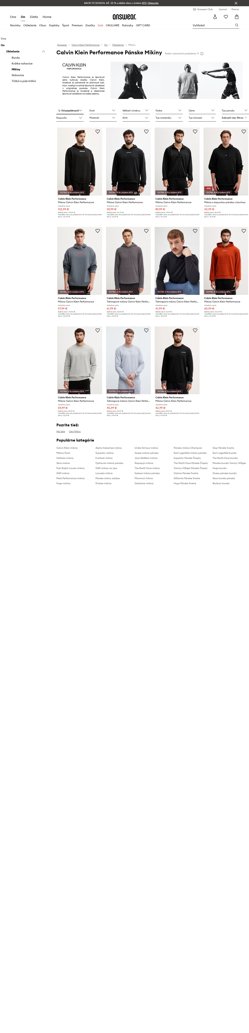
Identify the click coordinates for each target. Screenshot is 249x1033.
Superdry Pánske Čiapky (187, 458)
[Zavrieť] (236, 3)
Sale (100, 25)
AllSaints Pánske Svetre (187, 478)
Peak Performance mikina (70, 478)
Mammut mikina (144, 478)
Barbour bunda (221, 483)
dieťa (34, 17)
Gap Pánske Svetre (223, 447)
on (23, 17)
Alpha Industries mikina (109, 447)
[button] (70, 111)
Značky (90, 25)
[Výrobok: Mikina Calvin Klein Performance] (79, 162)
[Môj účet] (215, 16)
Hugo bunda (220, 468)
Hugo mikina (63, 483)
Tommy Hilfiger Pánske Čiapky (191, 468)
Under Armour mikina (146, 447)
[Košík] (236, 16)
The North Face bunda (225, 458)
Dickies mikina (103, 483)
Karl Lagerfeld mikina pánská (190, 452)
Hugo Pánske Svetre (185, 483)
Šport (65, 25)
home (47, 17)
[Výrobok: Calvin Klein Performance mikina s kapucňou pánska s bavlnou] (225, 162)
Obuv (42, 25)
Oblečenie (29, 25)
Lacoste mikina (104, 473)
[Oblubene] (226, 16)
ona (13, 17)
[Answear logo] (124, 16)
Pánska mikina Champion (188, 447)
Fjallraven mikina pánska (109, 463)
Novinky (15, 25)
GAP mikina (62, 473)
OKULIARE (112, 25)
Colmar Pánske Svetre (186, 473)
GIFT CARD (143, 25)
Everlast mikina (104, 458)
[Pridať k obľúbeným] (98, 131)
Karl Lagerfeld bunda (225, 452)
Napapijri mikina (144, 463)
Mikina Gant (63, 452)
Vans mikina (63, 463)
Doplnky (54, 25)
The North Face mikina (147, 468)
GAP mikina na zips (106, 468)
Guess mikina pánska (147, 452)
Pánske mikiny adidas (108, 478)
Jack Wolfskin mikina (146, 458)
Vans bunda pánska (224, 478)
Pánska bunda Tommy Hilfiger (229, 463)
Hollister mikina (65, 458)
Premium (77, 25)
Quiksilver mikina (144, 483)
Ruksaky (127, 25)
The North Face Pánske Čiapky (191, 463)
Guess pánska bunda (225, 473)
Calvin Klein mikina (67, 447)
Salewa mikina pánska (147, 473)
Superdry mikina (105, 452)
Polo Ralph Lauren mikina (70, 468)
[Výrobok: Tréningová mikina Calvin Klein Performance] (128, 261)
